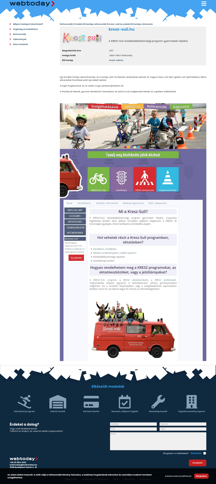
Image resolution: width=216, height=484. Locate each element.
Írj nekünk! (197, 463)
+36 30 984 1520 (18, 462)
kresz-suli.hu (116, 60)
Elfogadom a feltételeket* (176, 453)
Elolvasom (196, 453)
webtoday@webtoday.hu (23, 464)
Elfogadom (201, 476)
